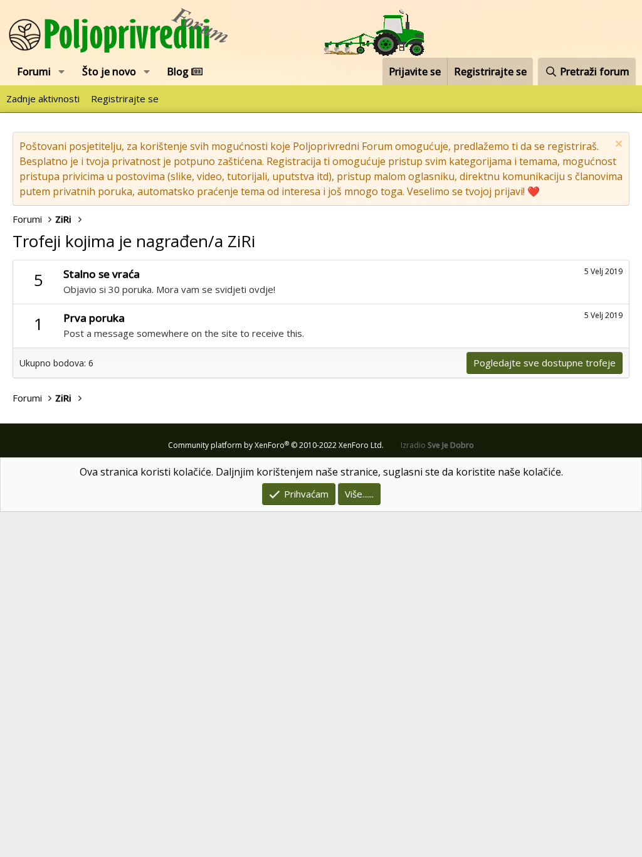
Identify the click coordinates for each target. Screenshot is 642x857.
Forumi (34, 71)
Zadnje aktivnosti (43, 98)
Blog (179, 71)
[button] (61, 71)
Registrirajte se (125, 98)
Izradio (437, 445)
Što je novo (109, 71)
